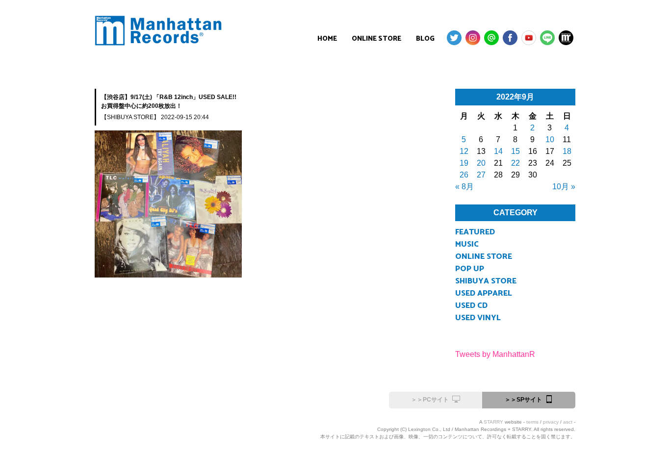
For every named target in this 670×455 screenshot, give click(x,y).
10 (549, 139)
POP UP (469, 269)
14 (498, 151)
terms (532, 422)
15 (515, 151)
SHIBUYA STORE (485, 281)
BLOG (425, 39)
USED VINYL (478, 318)
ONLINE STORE (376, 39)
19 (464, 163)
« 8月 (464, 186)
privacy (551, 422)
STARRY (493, 422)
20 (481, 163)
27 (481, 175)
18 (567, 151)
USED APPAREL (483, 293)
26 (464, 175)
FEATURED (475, 232)
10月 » (563, 186)
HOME (327, 39)
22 (515, 163)
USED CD (471, 305)
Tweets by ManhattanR (495, 354)
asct (567, 422)
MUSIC (467, 244)
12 (464, 151)
